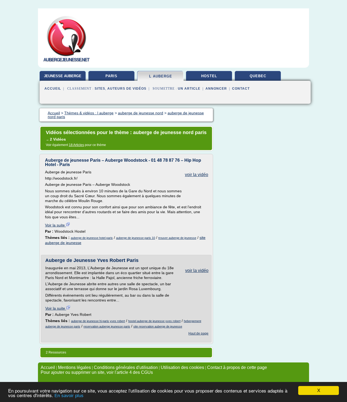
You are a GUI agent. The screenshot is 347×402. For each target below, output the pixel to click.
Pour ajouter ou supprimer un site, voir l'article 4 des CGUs (97, 372)
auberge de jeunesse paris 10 (135, 237)
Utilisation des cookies (182, 367)
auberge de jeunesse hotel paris (92, 237)
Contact (241, 88)
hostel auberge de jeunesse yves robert (154, 321)
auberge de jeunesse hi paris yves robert (98, 321)
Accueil (52, 88)
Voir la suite (55, 225)
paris (111, 76)
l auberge (160, 76)
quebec (258, 76)
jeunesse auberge (62, 76)
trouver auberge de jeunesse (177, 237)
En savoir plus (68, 395)
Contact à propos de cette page (237, 367)
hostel (209, 76)
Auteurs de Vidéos (126, 88)
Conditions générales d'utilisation (126, 367)
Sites (100, 88)
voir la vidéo (196, 174)
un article (189, 88)
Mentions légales (74, 367)
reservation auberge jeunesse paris (106, 326)
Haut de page (198, 333)
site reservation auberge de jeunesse (157, 326)
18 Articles (76, 145)
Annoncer (216, 88)
